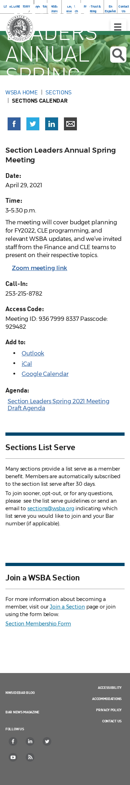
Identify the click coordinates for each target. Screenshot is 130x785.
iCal (27, 363)
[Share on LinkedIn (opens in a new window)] (52, 124)
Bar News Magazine (22, 712)
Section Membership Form (38, 623)
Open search (118, 54)
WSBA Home (21, 92)
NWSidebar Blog (20, 692)
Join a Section (67, 607)
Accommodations (107, 698)
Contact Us (112, 721)
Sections (59, 92)
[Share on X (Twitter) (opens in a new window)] (33, 124)
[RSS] (30, 757)
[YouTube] (13, 757)
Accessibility (110, 687)
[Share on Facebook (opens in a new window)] (14, 124)
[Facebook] (13, 741)
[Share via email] (70, 124)
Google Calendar (45, 374)
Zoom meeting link (39, 268)
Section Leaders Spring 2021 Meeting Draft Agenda (58, 405)
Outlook (33, 353)
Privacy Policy (109, 710)
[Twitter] (47, 741)
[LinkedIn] (30, 741)
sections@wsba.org (50, 508)
